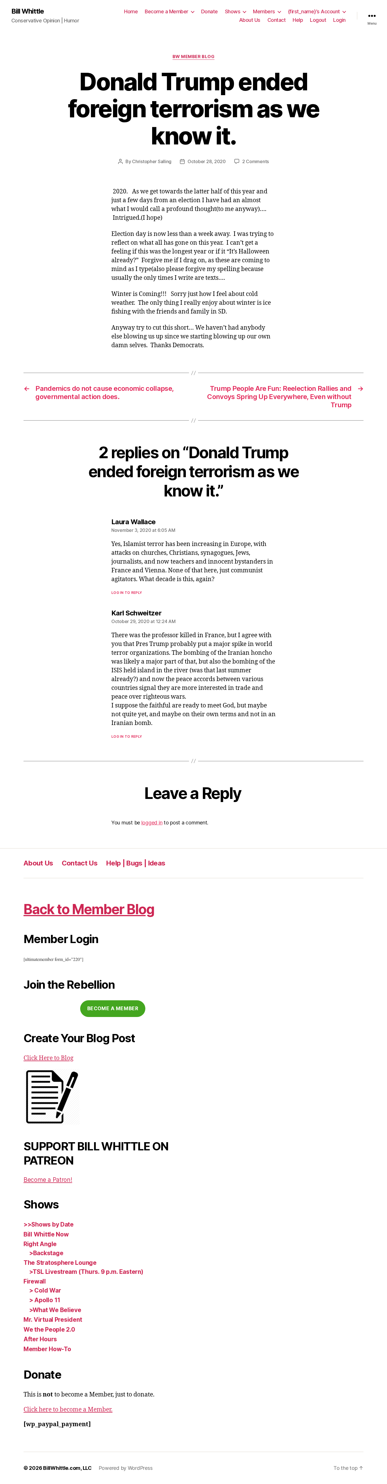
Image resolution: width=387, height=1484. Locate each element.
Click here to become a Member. (68, 1409)
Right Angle (40, 1244)
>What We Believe (55, 1310)
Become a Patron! (48, 1179)
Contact (276, 20)
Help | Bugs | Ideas (135, 863)
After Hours (40, 1339)
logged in (152, 823)
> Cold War (45, 1290)
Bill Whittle (27, 11)
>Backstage (46, 1253)
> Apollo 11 (44, 1300)
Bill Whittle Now (46, 1234)
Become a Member (166, 11)
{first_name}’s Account (314, 11)
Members (264, 11)
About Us (249, 20)
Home (131, 11)
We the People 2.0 (49, 1329)
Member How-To (47, 1349)
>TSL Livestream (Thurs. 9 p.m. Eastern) (86, 1271)
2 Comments (255, 161)
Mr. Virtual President (53, 1319)
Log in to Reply (126, 592)
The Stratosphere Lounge (60, 1262)
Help (298, 20)
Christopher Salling (151, 161)
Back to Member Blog (89, 909)
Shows (233, 11)
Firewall (35, 1281)
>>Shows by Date (49, 1224)
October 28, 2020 (207, 161)
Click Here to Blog (48, 1058)
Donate (209, 11)
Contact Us (79, 863)
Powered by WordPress (126, 1468)
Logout (318, 20)
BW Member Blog (194, 56)
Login (339, 20)
